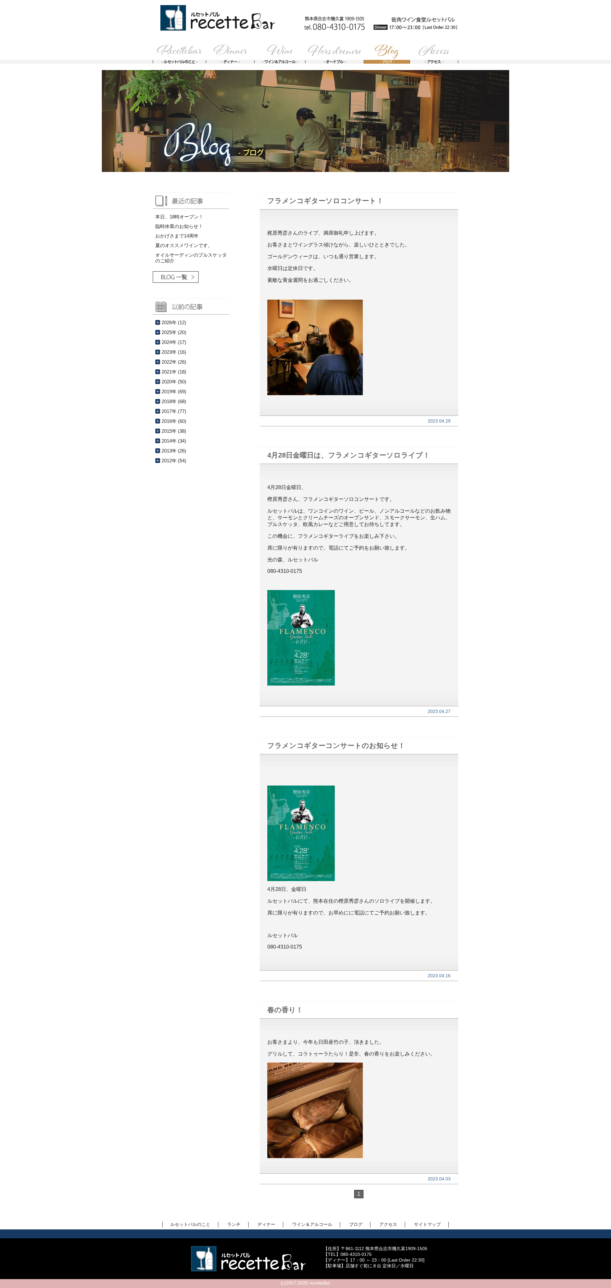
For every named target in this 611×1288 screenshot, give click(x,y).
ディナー (266, 1224)
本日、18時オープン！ (179, 216)
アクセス (388, 1224)
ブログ (355, 1224)
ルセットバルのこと (190, 1224)
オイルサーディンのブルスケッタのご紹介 (191, 257)
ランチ (234, 1224)
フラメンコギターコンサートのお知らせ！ (336, 746)
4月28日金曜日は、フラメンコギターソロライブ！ (348, 455)
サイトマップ (427, 1224)
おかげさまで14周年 (177, 235)
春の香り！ (285, 1010)
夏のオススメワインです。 (184, 245)
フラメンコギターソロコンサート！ (325, 201)
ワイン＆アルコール (312, 1224)
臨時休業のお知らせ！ (179, 226)
